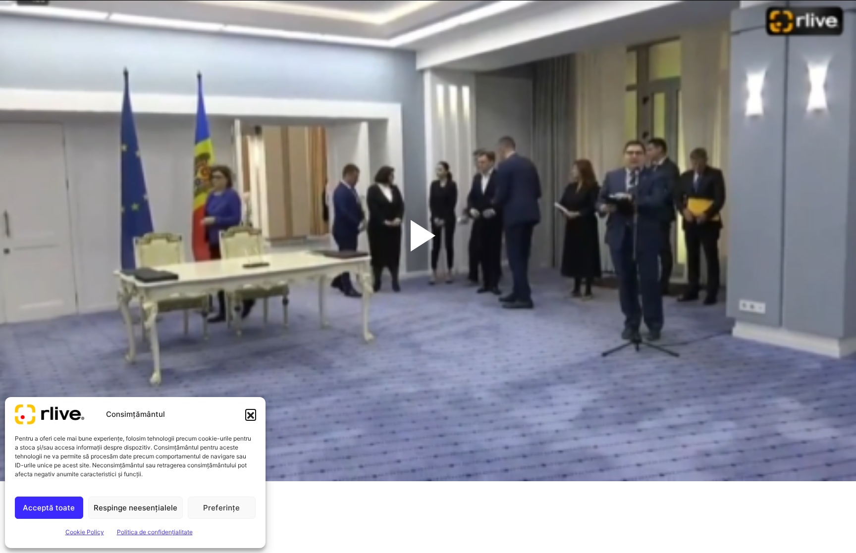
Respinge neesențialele (135, 507)
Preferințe (221, 507)
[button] (251, 414)
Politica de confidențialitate (155, 532)
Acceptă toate (49, 507)
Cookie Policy (84, 532)
